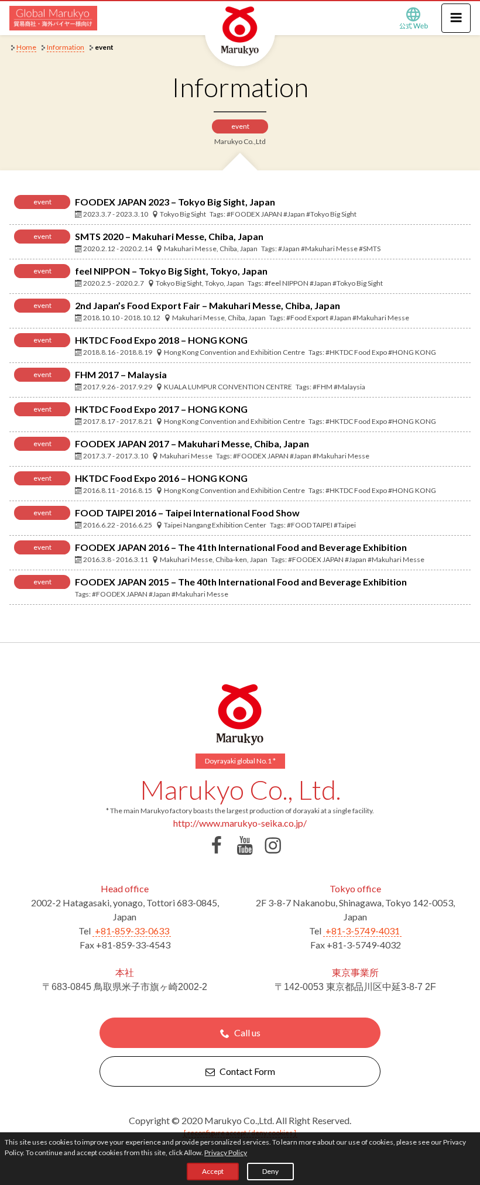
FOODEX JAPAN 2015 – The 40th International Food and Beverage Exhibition (241, 581)
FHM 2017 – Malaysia (121, 374)
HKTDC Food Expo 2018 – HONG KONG (161, 339)
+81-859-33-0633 (132, 930)
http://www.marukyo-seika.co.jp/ (240, 822)
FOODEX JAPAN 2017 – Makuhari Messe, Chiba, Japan (192, 443)
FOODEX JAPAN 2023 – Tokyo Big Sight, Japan (175, 201)
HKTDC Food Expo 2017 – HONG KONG (161, 409)
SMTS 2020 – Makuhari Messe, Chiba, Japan (169, 236)
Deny (270, 1171)
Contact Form (247, 1071)
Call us (247, 1032)
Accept (213, 1171)
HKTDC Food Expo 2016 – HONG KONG (161, 478)
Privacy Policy (225, 1152)
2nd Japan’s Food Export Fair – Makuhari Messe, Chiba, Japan (207, 305)
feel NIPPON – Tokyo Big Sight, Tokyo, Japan (171, 270)
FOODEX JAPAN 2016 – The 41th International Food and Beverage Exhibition (241, 547)
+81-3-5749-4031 (362, 930)
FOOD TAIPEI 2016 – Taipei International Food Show (187, 512)
